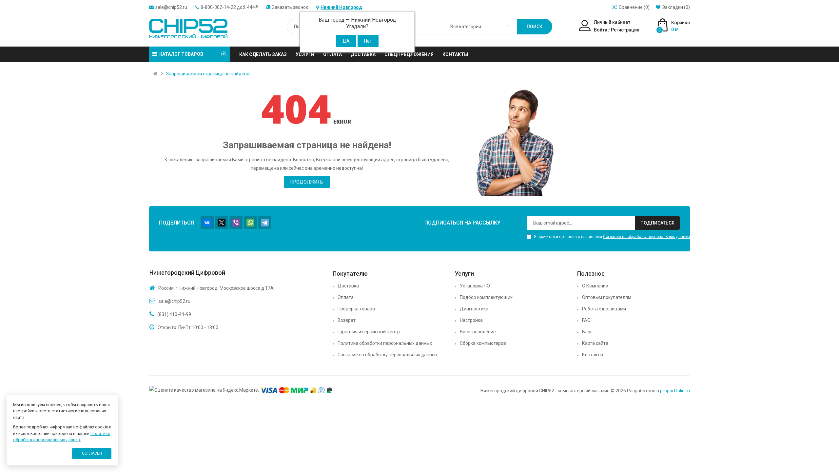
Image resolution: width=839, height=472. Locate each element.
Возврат (347, 320)
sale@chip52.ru (171, 7)
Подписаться (657, 223)
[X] (221, 222)
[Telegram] (264, 222)
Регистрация (625, 29)
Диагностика (474, 308)
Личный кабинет (612, 22)
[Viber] (236, 222)
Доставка (348, 285)
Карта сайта (595, 343)
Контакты (592, 354)
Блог (587, 331)
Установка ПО (475, 285)
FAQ (586, 320)
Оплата (346, 297)
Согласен (92, 453)
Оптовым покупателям (606, 297)
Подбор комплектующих (486, 297)
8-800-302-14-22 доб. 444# (229, 7)
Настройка (471, 320)
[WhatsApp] (250, 222)
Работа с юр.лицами (604, 308)
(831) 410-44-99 (174, 314)
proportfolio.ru (675, 390)
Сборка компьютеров (483, 343)
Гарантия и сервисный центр (369, 331)
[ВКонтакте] (207, 222)
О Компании (595, 285)
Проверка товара (356, 308)
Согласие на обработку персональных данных (646, 236)
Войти (600, 29)
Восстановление (478, 331)
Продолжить (306, 182)
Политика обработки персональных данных (385, 343)
